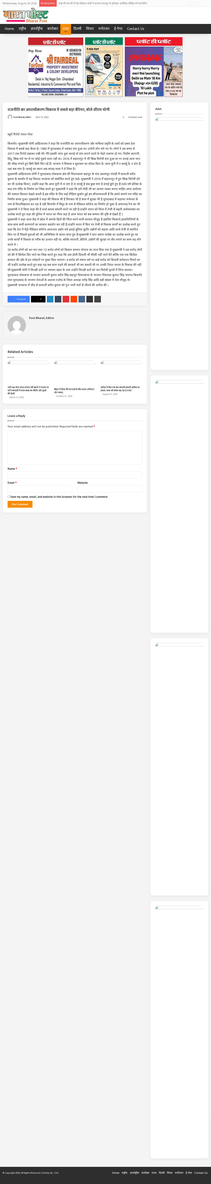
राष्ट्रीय (22, 29)
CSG (56, 1172)
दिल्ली (77, 29)
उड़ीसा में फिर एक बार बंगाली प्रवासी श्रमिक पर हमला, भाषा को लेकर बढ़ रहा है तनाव (120, 388)
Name (12, 468)
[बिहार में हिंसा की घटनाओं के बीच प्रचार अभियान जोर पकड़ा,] (75, 373)
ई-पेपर (118, 29)
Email (12, 483)
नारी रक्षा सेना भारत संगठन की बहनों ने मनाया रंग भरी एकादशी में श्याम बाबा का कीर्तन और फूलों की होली (28, 390)
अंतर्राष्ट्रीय (37, 29)
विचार (90, 29)
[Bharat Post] (25, 15)
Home (9, 29)
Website (82, 483)
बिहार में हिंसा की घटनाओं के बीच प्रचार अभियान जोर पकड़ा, (74, 390)
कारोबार (52, 29)
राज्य (66, 29)
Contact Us (135, 29)
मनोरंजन (103, 29)
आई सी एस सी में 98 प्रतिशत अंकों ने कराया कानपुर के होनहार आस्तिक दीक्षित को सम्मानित (102, 3)
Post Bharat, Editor (22, 117)
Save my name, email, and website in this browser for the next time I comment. (59, 497)
